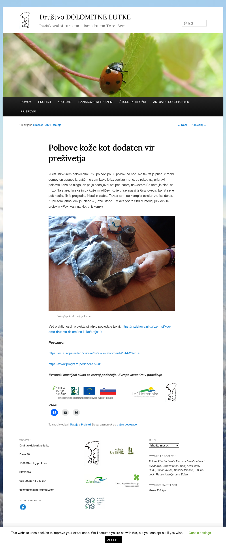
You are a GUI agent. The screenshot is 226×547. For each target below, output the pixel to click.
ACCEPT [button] (113, 540)
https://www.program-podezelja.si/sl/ (75, 363)
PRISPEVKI (28, 111)
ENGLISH (44, 102)
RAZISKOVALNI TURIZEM (95, 102)
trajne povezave (127, 424)
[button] (87, 392)
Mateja (57, 125)
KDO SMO (64, 102)
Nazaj (183, 125)
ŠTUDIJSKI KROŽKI (132, 102)
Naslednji (199, 125)
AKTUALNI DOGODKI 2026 (171, 102)
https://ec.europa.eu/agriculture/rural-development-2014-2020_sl (94, 353)
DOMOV (26, 102)
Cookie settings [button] (200, 532)
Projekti (86, 424)
